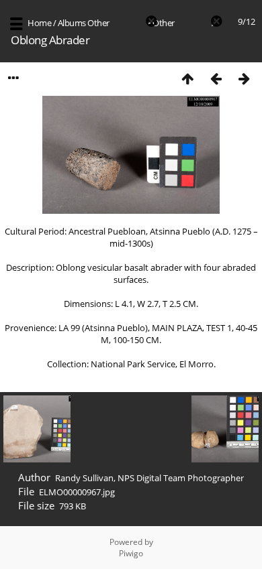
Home (39, 23)
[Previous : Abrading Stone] (216, 78)
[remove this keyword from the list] (127, 23)
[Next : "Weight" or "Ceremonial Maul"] (244, 78)
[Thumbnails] (187, 78)
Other (98, 23)
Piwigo (131, 553)
